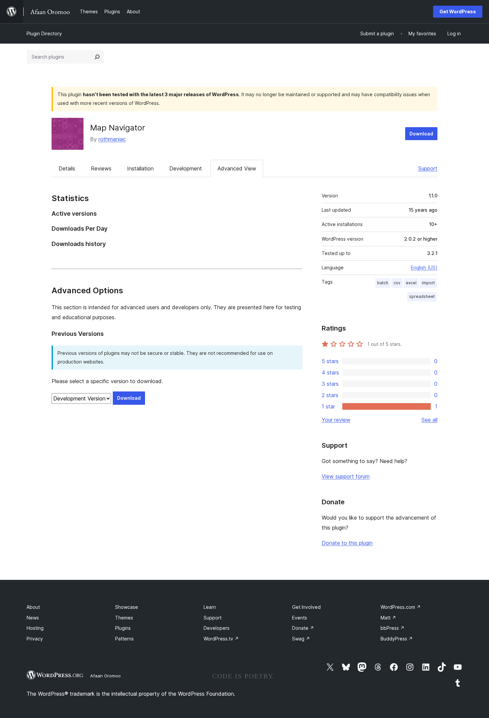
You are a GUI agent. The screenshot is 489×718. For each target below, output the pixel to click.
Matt (388, 617)
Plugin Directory (44, 33)
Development (185, 168)
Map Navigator (117, 127)
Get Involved (306, 607)
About (33, 607)
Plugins (123, 628)
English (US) (424, 267)
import (428, 282)
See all (429, 419)
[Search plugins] (97, 57)
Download (421, 133)
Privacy (35, 638)
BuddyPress (397, 638)
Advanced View (237, 168)
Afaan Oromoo (105, 675)
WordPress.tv (221, 638)
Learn (210, 607)
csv (397, 282)
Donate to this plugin (347, 543)
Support (427, 168)
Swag (301, 638)
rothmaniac (112, 139)
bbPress (393, 628)
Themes (124, 617)
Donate (303, 628)
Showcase (126, 607)
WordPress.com (401, 607)
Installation (140, 168)
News (33, 617)
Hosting (35, 628)
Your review (336, 419)
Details (67, 168)
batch (382, 282)
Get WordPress (457, 11)
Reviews (101, 168)
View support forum (346, 476)
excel (411, 282)
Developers (217, 628)
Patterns (124, 638)
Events (299, 617)
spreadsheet (422, 296)
